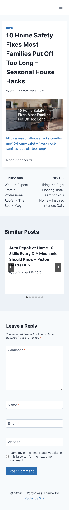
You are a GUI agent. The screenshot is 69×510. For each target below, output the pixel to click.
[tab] (27, 297)
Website (14, 442)
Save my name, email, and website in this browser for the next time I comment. (36, 456)
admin (13, 90)
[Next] (58, 267)
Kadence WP (34, 498)
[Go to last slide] (11, 267)
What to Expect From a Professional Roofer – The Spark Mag (16, 192)
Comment (16, 350)
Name (14, 405)
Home (9, 27)
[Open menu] (60, 8)
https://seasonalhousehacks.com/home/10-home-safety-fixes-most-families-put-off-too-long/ (34, 143)
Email (13, 423)
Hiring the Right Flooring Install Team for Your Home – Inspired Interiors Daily (51, 192)
